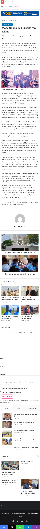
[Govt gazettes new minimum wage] (7, 441)
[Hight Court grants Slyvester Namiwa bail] (30, 484)
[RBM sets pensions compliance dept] (30, 310)
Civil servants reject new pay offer (24, 430)
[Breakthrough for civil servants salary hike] (7, 416)
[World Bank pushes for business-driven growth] (30, 291)
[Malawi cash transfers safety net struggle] (10, 465)
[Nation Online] (12, 6)
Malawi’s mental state (11, 2)
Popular (6, 408)
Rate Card (4, 506)
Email (2, 366)
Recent (19, 408)
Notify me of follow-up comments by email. (14, 388)
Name (2, 358)
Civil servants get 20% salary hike (24, 422)
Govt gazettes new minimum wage (24, 439)
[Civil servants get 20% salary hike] (7, 424)
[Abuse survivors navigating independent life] (10, 310)
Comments (32, 408)
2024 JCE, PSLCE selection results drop (26, 447)
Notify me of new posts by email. (11, 392)
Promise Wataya (8, 36)
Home (5, 20)
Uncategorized (12, 20)
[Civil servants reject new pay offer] (7, 433)
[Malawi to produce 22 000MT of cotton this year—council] (10, 291)
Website (2, 374)
